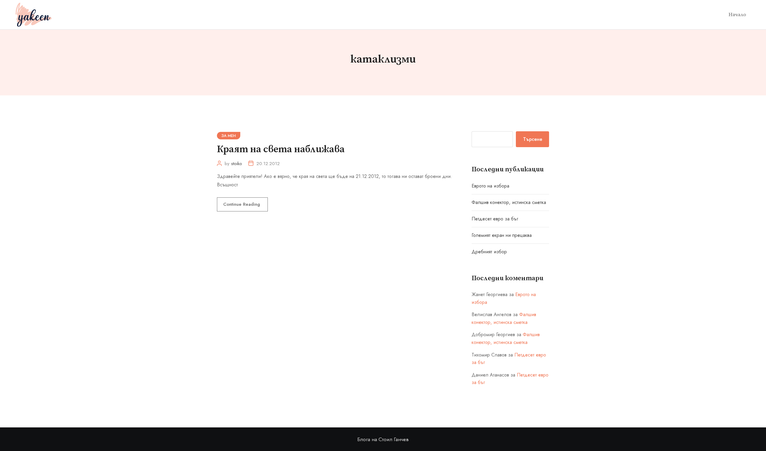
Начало (737, 14)
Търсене (532, 139)
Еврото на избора (490, 185)
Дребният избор (489, 251)
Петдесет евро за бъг (495, 218)
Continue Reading (242, 204)
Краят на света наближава (281, 150)
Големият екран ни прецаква (502, 235)
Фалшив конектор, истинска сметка (509, 202)
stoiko (236, 163)
